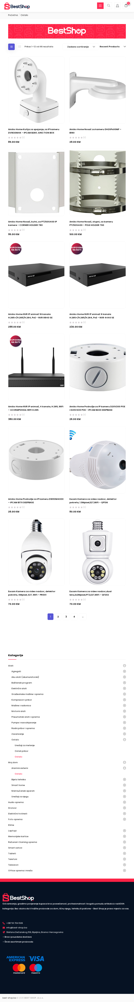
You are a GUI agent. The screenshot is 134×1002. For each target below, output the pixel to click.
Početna (13, 15)
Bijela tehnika (18, 779)
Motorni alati (18, 711)
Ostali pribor (21, 751)
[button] (126, 6)
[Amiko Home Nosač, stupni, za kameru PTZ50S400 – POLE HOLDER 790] (98, 182)
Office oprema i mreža (20, 870)
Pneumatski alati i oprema (25, 716)
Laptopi (12, 830)
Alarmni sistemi (19, 768)
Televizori (13, 864)
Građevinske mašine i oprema (27, 694)
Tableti (12, 853)
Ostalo (15, 739)
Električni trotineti (17, 813)
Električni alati (19, 688)
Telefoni (12, 859)
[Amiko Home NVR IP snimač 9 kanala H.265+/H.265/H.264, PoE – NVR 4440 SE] (98, 274)
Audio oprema (16, 802)
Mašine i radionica (21, 705)
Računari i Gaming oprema (22, 842)
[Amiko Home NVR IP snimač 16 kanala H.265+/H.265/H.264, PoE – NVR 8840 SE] (36, 274)
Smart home (18, 785)
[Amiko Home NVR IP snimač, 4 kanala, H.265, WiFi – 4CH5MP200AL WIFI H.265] (36, 367)
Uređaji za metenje (25, 745)
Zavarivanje (17, 734)
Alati (10, 665)
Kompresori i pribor (21, 699)
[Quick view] (39, 116)
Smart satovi (15, 847)
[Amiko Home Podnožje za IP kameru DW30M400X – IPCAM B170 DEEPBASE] (36, 459)
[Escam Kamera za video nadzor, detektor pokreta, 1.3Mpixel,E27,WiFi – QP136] (98, 459)
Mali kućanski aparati (22, 790)
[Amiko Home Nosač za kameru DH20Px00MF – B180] (98, 89)
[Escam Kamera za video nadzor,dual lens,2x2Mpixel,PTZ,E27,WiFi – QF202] (98, 552)
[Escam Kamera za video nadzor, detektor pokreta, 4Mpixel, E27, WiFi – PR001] (36, 552)
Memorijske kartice (18, 836)
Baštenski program (21, 682)
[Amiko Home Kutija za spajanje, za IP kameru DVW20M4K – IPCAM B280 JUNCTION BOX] (36, 89)
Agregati (16, 671)
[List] (19, 46)
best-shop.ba (9, 997)
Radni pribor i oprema (23, 728)
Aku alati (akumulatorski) (25, 677)
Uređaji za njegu (19, 796)
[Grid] (11, 47)
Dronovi (12, 808)
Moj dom (13, 762)
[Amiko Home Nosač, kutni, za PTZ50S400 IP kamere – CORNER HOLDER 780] (36, 182)
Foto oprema (15, 819)
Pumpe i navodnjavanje (23, 722)
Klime (11, 825)
